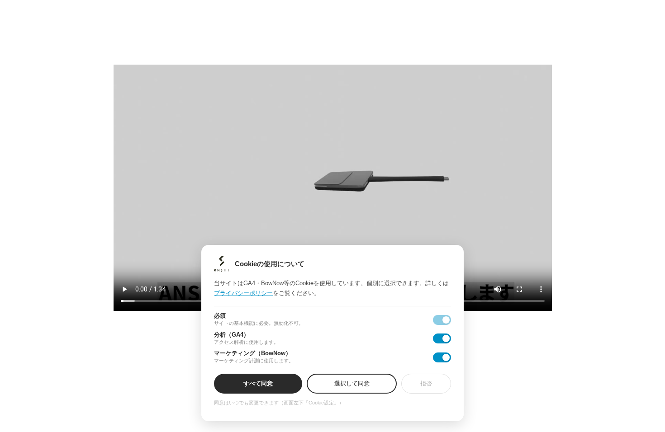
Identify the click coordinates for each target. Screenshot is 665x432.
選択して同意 (352, 383)
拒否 (426, 383)
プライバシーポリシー (243, 293)
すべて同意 (258, 383)
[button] (333, 216)
